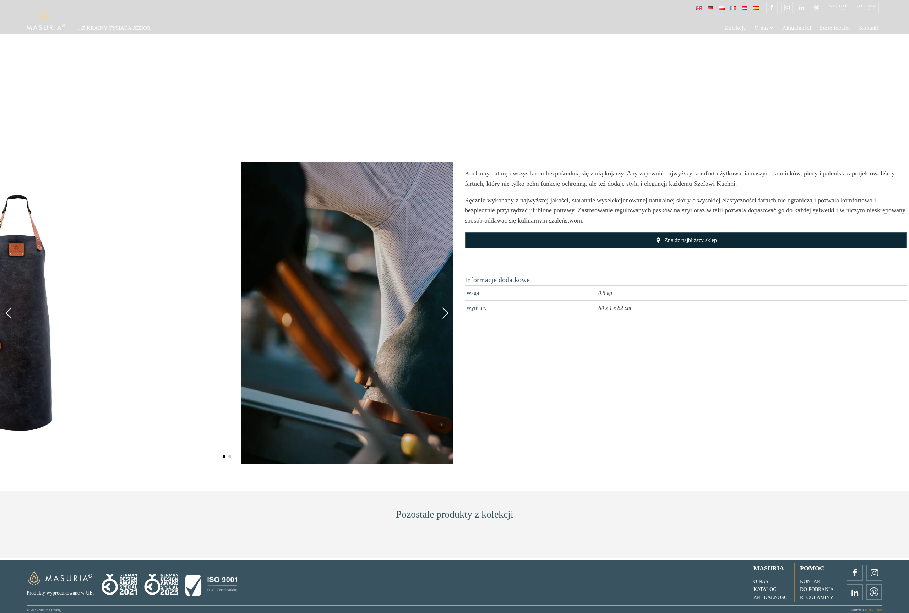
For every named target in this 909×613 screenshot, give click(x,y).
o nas (760, 581)
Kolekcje (735, 28)
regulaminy (816, 597)
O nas (762, 28)
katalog (765, 589)
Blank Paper (873, 610)
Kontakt (868, 28)
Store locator (835, 28)
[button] (224, 456)
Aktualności (796, 28)
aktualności (771, 597)
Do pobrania (817, 589)
